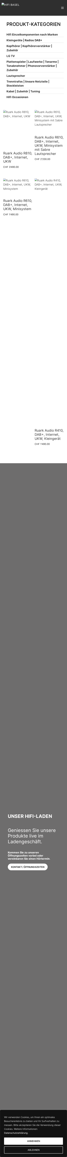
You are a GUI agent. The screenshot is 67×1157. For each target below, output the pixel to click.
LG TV (11, 56)
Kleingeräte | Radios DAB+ (24, 40)
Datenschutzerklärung (16, 1132)
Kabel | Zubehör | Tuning (23, 91)
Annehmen (33, 1141)
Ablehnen (34, 1149)
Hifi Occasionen (17, 97)
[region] (33, 1133)
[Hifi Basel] (11, 8)
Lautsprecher (16, 75)
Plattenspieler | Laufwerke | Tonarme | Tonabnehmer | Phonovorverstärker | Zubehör (33, 66)
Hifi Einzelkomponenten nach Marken (32, 34)
